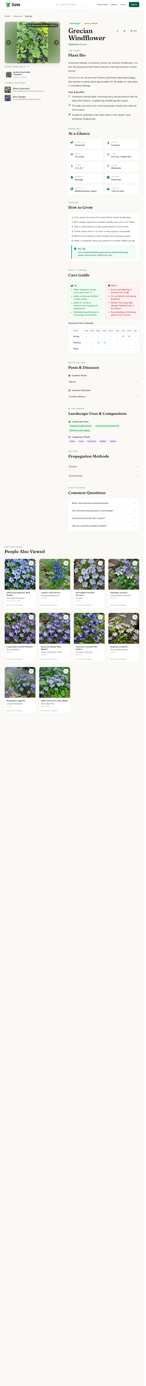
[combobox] (74, 4)
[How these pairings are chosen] (28, 67)
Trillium (113, 441)
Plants (7, 16)
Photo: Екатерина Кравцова (37, 25)
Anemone (17, 16)
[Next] (56, 42)
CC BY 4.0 (53, 25)
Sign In (134, 4)
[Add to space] (117, 31)
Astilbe (103, 441)
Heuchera (92, 441)
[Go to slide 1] (31, 61)
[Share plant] (124, 31)
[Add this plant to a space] (31, 563)
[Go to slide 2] (33, 61)
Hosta (72, 441)
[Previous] (8, 42)
